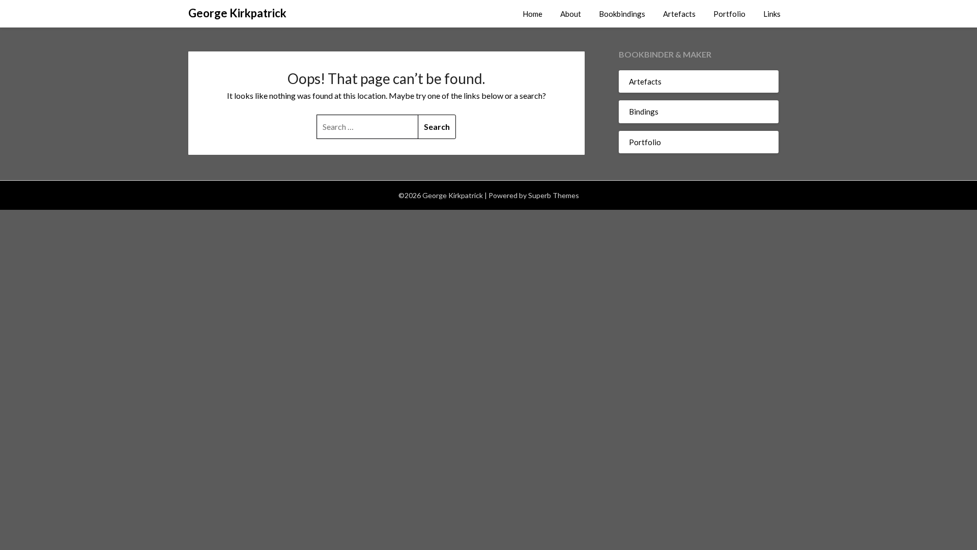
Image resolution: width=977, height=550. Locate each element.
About (570, 13)
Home (532, 13)
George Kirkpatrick (237, 13)
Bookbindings (622, 13)
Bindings (643, 111)
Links (772, 13)
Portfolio (729, 13)
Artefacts (679, 13)
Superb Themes (553, 195)
